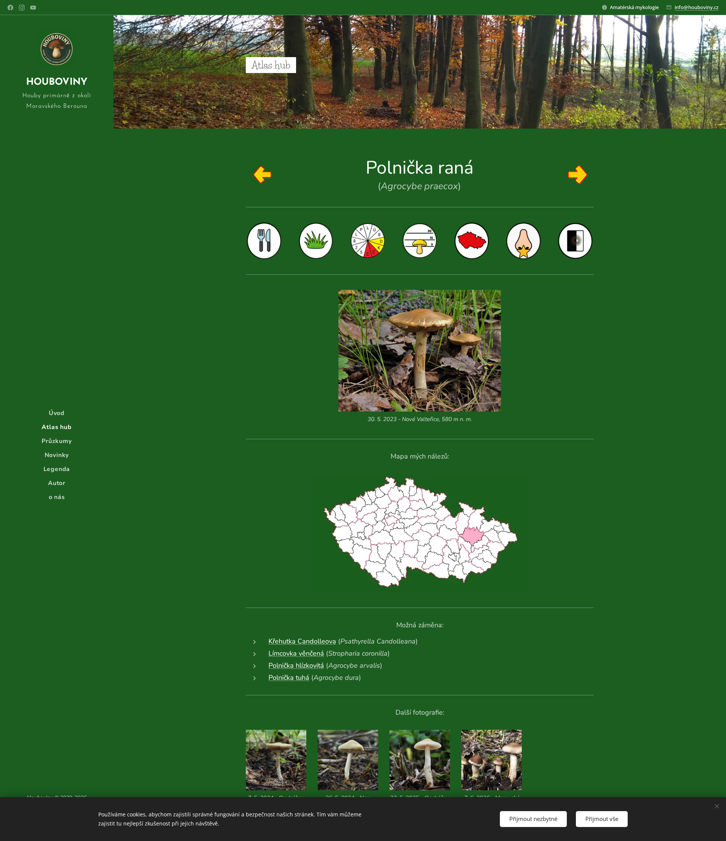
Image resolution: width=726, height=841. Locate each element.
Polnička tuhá (288, 677)
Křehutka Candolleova (302, 641)
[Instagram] (21, 7)
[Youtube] (33, 7)
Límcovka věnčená (296, 653)
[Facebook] (10, 7)
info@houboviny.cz (696, 7)
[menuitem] (56, 413)
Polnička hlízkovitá (296, 665)
